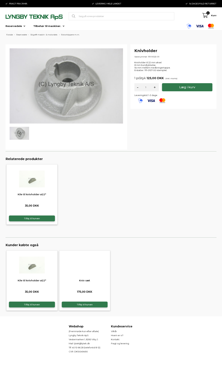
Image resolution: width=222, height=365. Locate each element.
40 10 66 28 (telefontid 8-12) (86, 347)
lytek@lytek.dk (82, 343)
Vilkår (114, 331)
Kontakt (115, 339)
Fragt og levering (120, 343)
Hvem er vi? (117, 335)
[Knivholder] (66, 85)
